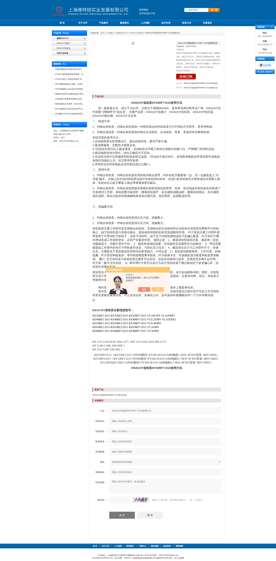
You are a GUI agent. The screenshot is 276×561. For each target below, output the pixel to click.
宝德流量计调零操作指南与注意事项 (70, 99)
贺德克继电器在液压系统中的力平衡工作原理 (74, 69)
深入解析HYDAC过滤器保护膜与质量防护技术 (75, 114)
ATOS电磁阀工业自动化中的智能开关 (71, 89)
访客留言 (207, 23)
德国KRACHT (122, 33)
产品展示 (103, 23)
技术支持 (165, 23)
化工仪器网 (179, 558)
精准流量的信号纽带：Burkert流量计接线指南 (74, 104)
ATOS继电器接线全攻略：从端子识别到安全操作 (75, 84)
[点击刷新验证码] (141, 500)
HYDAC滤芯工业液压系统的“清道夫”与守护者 (74, 79)
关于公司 (82, 23)
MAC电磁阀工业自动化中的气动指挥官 (71, 109)
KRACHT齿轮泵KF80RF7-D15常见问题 (109, 395)
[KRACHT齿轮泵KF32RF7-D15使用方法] (133, 67)
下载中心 (142, 546)
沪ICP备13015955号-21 (102, 558)
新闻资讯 (124, 23)
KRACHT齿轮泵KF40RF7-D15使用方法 (201, 88)
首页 (102, 33)
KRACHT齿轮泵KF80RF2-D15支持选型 (201, 83)
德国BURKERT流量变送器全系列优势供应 (73, 94)
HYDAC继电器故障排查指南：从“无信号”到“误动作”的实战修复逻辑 (83, 74)
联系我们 (130, 546)
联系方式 (186, 23)
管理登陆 (179, 546)
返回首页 (167, 546)
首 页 (62, 23)
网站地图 (155, 546)
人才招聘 (145, 23)
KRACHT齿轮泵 (137, 33)
